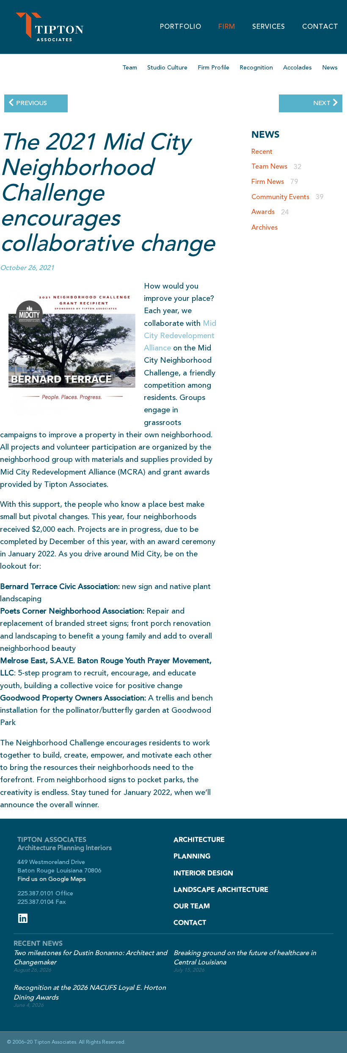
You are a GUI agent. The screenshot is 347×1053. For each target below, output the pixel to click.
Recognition (256, 67)
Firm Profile (213, 67)
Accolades (297, 67)
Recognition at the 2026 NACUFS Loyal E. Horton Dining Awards (90, 993)
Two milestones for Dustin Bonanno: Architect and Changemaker (90, 958)
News (330, 67)
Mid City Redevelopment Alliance (180, 335)
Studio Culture (167, 67)
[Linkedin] (22, 918)
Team (129, 67)
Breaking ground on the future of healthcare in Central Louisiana (245, 958)
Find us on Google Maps (51, 879)
